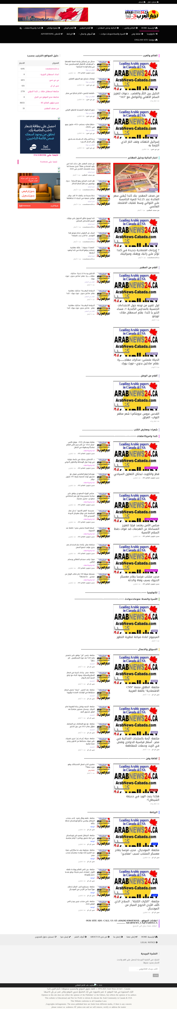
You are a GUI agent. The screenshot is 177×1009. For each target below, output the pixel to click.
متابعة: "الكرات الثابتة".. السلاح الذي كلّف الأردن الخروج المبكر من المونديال (137, 905)
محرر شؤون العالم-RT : (49, 103)
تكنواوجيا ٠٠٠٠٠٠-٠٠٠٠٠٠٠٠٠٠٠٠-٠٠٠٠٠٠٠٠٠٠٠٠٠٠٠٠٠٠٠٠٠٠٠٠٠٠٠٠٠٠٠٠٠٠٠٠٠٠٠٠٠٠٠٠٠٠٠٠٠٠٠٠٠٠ (121, 592)
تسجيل (141, 1)
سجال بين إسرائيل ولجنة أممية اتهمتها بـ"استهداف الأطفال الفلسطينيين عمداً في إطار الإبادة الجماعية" (80, 64)
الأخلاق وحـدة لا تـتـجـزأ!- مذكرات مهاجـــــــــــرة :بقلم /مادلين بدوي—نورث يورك (80, 276)
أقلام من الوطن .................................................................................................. (122, 376)
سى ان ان (54, 86)
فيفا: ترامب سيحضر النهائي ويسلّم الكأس (81, 561)
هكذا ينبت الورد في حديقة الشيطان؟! (142, 798)
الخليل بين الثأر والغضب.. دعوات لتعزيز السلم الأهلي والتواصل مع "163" (136, 95)
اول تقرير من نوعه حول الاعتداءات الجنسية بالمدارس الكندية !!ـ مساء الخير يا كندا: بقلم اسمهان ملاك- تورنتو (138, 311)
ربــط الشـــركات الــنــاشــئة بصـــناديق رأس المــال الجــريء (81, 140)
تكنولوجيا (151, 34)
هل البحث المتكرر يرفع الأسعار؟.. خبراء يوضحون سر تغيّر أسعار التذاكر (80, 182)
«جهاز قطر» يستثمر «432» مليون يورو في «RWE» (80, 126)
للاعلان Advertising (51, 34)
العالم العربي (153, 87)
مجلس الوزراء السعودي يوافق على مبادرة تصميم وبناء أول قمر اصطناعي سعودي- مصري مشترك (80, 496)
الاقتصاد (154, 681)
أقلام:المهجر (85, 28)
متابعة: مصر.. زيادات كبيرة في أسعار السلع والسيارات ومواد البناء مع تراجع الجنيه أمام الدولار (81, 675)
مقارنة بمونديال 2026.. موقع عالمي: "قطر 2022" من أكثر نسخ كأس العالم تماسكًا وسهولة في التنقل (80, 444)
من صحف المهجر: (51, 108)
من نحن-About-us (99, 937)
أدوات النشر (80, 937)
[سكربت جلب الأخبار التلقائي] (85, 985)
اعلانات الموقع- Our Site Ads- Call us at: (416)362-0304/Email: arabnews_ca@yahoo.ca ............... (122, 921)
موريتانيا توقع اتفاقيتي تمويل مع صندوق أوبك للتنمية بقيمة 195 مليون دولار (80, 476)
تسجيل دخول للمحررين (45, 937)
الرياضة (70, 34)
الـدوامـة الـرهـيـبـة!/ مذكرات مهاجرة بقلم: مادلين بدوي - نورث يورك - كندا (81, 292)
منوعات (155, 631)
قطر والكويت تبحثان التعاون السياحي (136, 474)
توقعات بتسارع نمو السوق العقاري (82, 78)
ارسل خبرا (64, 937)
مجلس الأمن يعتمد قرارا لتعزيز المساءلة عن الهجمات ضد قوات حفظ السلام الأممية (136, 529)
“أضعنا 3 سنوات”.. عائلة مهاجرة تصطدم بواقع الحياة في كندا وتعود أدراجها (81, 250)
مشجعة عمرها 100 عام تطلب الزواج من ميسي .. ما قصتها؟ (80, 575)
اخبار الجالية (153, 189)
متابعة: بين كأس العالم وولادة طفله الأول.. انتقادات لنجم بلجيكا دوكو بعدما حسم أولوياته (80, 872)
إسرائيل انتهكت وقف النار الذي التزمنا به (140, 143)
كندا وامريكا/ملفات (151, 468)
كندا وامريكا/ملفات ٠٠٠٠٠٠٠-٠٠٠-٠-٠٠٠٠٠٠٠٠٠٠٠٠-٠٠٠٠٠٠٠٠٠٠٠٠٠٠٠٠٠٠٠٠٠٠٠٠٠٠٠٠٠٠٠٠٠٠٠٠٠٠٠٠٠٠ (118, 436)
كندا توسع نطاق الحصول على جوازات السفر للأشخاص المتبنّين (81, 220)
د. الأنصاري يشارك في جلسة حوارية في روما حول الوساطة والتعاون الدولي (80, 461)
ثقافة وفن (136, 34)
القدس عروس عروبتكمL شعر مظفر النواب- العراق (138, 415)
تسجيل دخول (152, 1)
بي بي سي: (54, 80)
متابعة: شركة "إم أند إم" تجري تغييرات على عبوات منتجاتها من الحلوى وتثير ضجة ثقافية (80, 741)
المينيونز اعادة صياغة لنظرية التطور (138, 637)
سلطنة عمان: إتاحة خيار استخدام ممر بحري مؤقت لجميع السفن (81, 546)
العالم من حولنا (90, 70)
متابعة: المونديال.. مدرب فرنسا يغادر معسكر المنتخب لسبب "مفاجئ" (137, 851)
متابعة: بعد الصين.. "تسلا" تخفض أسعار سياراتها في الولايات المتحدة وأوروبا (79, 691)
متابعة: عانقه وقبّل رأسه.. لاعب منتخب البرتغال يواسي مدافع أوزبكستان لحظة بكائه (80, 820)
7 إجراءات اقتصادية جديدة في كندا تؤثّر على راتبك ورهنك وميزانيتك (138, 251)
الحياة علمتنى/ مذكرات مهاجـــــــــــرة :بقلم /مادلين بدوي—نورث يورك (138, 361)
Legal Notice (148, 942)
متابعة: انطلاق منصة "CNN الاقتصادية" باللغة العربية (142, 689)
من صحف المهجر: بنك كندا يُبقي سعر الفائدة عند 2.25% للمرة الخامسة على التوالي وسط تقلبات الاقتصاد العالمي (136, 201)
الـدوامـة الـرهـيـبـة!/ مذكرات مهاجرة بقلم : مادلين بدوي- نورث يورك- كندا (81, 307)
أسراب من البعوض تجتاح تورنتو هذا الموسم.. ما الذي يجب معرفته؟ (81, 234)
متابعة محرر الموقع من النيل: (46, 97)
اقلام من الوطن (152, 407)
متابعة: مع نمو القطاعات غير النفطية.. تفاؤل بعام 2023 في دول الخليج (80, 725)
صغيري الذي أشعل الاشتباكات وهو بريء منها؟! (81, 766)
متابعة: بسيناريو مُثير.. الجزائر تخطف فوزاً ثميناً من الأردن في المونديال (81, 888)
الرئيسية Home (148, 28)
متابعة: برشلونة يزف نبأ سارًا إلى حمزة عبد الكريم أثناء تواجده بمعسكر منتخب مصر (80, 852)
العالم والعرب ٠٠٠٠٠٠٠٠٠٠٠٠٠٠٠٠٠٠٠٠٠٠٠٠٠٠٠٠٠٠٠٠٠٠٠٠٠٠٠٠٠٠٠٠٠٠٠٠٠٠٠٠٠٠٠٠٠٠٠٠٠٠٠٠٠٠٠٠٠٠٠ (120, 55)
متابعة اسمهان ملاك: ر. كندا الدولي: (43, 91)
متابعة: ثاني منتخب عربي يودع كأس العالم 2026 (81, 903)
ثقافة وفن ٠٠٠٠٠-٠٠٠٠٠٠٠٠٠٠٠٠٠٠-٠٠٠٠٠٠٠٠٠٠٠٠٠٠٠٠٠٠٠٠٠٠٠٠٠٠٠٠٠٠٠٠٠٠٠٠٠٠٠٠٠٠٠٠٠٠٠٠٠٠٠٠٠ (121, 758)
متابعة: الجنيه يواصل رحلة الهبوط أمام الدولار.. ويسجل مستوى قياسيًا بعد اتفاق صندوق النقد (80, 709)
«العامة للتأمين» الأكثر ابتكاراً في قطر (80, 93)
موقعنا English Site (145, 40)
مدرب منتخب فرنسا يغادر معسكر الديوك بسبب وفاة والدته (139, 578)
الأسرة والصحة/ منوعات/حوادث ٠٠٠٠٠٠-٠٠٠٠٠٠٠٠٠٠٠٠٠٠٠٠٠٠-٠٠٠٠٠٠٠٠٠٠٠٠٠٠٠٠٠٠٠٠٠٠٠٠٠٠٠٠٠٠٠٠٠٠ (116, 599)
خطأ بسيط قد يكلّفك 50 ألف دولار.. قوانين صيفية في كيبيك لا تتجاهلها (81, 197)
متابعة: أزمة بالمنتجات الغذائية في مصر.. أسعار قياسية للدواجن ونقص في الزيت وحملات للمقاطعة (138, 742)
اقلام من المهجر (152, 299)
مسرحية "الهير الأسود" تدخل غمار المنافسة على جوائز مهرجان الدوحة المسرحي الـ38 (81, 513)
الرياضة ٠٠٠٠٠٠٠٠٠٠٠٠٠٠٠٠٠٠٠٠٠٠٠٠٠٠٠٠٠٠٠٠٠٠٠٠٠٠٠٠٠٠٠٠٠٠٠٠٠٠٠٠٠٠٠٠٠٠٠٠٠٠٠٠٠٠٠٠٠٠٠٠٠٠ (122, 812)
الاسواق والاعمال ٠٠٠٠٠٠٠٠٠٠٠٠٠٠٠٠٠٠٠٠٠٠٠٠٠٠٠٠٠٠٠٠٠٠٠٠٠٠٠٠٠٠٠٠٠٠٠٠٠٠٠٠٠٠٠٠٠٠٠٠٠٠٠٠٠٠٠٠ (119, 649)
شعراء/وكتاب (52, 28)
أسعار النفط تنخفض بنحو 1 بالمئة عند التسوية (80, 529)
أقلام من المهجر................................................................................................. (122, 267)
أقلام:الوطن (69, 28)
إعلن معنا (131, 937)
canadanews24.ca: (52, 69)
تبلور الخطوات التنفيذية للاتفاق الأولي (80, 110)
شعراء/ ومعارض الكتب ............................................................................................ (120, 429)
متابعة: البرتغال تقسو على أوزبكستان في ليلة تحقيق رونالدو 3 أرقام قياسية (80, 837)
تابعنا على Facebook (46, 155)
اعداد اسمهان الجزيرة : (49, 74)
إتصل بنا (117, 937)
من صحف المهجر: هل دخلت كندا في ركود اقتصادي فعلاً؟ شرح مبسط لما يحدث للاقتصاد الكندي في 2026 (81, 166)
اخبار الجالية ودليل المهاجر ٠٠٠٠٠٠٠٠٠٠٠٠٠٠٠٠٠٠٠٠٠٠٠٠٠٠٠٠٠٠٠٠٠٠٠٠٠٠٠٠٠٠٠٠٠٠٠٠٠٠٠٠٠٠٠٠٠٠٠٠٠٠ (117, 158)
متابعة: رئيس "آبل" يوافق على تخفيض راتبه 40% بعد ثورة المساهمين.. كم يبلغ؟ (80, 658)
